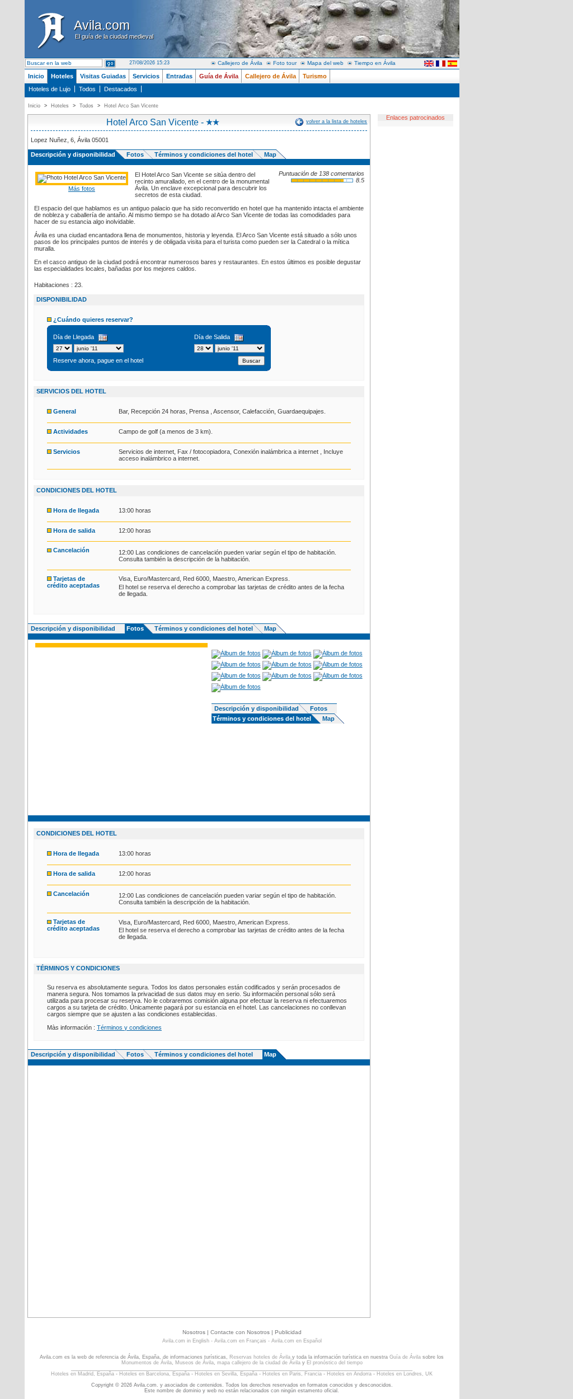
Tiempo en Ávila (375, 63)
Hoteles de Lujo (50, 89)
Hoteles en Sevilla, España (226, 1374)
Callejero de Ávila (240, 63)
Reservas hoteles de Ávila (259, 1357)
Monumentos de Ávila (146, 1362)
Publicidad (288, 1332)
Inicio (36, 76)
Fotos (135, 154)
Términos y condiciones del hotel (203, 154)
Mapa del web (325, 63)
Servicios (146, 76)
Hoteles (62, 76)
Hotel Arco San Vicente (131, 106)
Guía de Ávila (218, 76)
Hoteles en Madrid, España (82, 1374)
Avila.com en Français (240, 1341)
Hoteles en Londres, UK (405, 1374)
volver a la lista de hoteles (336, 121)
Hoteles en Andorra (349, 1374)
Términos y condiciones (129, 1027)
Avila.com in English (185, 1341)
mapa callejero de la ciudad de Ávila (258, 1362)
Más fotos (81, 188)
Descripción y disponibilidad (73, 628)
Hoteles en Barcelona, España (154, 1374)
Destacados (120, 89)
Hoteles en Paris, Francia (292, 1374)
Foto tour (285, 63)
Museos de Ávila (194, 1362)
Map (270, 154)
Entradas (179, 76)
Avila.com (113, 29)
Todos (87, 89)
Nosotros (193, 1332)
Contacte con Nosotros (240, 1332)
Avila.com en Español (296, 1341)
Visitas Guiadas (103, 76)
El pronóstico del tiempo (335, 1362)
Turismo (315, 76)
